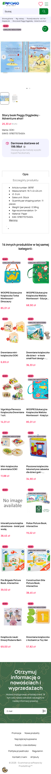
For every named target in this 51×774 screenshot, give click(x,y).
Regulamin (37, 751)
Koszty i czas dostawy (25, 745)
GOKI (11, 129)
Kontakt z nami (19, 757)
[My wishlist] (40, 4)
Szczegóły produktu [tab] (25, 180)
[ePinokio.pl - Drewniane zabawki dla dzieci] (11, 4)
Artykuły (34, 757)
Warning (13, 220)
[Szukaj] (43, 11)
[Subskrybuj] (44, 711)
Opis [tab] (25, 174)
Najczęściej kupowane (26, 739)
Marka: (5, 129)
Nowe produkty (32, 733)
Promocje (16, 733)
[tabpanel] (25, 57)
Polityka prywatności (18, 751)
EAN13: (5, 133)
